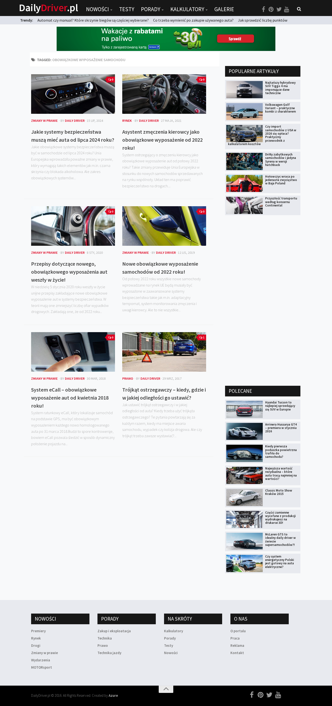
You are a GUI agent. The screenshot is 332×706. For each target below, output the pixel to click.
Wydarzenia (40, 660)
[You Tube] (287, 9)
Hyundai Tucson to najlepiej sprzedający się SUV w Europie (280, 405)
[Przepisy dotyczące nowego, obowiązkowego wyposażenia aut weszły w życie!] (73, 226)
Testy (126, 9)
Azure (113, 695)
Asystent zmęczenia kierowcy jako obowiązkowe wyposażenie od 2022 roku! (162, 139)
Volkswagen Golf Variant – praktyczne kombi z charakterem (280, 108)
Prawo (127, 378)
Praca (235, 638)
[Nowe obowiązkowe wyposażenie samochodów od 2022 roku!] (164, 226)
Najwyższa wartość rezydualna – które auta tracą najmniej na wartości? (281, 473)
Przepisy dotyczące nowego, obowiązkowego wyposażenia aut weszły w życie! (69, 271)
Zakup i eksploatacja (114, 631)
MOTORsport (41, 667)
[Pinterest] (271, 9)
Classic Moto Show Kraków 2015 (278, 492)
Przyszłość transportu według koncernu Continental (281, 201)
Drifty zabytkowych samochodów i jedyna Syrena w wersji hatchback (280, 159)
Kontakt (237, 652)
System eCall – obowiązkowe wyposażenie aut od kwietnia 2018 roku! (70, 397)
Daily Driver (75, 120)
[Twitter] (279, 9)
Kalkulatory (187, 9)
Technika (104, 638)
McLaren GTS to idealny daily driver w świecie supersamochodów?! (280, 539)
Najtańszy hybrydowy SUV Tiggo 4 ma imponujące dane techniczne (280, 88)
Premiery (38, 631)
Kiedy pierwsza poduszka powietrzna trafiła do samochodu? (281, 451)
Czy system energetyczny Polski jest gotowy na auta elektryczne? (279, 561)
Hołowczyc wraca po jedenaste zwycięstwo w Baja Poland (281, 180)
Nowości (97, 9)
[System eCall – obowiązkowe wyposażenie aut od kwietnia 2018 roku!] (73, 352)
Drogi (35, 645)
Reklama (237, 645)
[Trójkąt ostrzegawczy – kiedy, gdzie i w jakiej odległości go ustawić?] (164, 352)
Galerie (224, 9)
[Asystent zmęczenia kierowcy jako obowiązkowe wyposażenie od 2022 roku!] (164, 94)
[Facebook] (263, 9)
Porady (150, 9)
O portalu (238, 631)
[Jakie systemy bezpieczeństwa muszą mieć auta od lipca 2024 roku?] (73, 94)
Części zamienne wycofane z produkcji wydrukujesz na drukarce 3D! (280, 517)
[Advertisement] (261, 300)
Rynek (127, 120)
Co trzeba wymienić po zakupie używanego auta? (193, 20)
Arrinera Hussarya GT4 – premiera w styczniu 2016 (281, 428)
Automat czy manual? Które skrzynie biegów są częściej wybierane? (93, 20)
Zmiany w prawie (44, 120)
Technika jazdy (109, 652)
